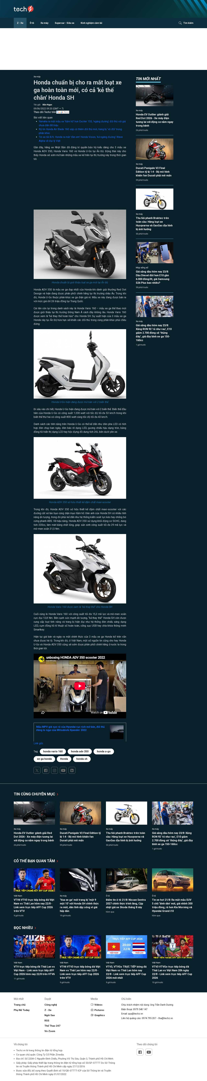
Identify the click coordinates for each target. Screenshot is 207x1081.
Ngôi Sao (49, 1015)
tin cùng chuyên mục (35, 794)
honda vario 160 (53, 751)
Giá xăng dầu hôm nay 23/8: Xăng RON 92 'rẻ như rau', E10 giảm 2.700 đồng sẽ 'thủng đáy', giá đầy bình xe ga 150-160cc (154, 333)
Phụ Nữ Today (22, 1010)
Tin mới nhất (148, 79)
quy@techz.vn (135, 1013)
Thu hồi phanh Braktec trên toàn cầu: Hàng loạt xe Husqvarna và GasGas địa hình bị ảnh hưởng (125, 836)
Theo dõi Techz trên (45, 112)
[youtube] (63, 770)
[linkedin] (72, 770)
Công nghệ (50, 1004)
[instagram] (54, 770)
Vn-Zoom (49, 1031)
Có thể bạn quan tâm (35, 861)
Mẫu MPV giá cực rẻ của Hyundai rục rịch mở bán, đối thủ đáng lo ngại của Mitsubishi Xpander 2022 (70, 728)
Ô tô (32, 23)
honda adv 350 (79, 751)
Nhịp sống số (142, 267)
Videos (98, 1004)
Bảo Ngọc (47, 104)
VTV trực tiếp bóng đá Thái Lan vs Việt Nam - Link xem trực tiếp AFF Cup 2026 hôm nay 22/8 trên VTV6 (34, 970)
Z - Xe (20, 23)
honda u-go (104, 751)
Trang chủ (19, 1004)
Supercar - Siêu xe (64, 23)
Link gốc (38, 743)
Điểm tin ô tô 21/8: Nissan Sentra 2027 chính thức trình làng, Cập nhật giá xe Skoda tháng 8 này (126, 903)
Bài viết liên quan (43, 117)
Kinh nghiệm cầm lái (91, 23)
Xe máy (44, 23)
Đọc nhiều (24, 928)
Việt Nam (18, 896)
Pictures (99, 1010)
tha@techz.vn (165, 1018)
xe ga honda (44, 758)
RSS (46, 1020)
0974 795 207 (149, 1018)
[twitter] (37, 770)
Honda (64, 758)
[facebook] (45, 770)
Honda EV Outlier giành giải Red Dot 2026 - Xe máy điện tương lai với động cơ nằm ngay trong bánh (34, 836)
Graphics (99, 1015)
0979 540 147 (140, 1009)
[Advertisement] (80, 187)
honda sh (81, 758)
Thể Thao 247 (52, 1025)
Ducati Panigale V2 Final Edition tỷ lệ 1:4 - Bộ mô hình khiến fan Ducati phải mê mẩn (153, 172)
